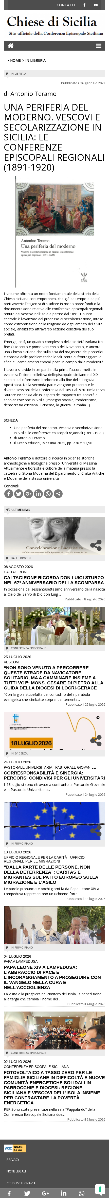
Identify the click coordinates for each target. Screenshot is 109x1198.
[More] (58, 493)
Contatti (66, 5)
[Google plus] (28, 493)
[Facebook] (8, 493)
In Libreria (35, 60)
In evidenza (19, 753)
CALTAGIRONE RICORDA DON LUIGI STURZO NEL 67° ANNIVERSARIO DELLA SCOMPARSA (54, 575)
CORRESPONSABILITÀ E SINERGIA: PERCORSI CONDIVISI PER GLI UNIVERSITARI (54, 770)
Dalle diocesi (21, 558)
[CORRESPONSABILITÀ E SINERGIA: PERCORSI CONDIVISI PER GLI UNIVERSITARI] (54, 736)
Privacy (13, 1159)
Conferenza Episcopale (28, 648)
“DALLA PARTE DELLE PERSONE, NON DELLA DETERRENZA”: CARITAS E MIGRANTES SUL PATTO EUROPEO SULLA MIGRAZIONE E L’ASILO (51, 867)
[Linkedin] (38, 493)
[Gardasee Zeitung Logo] (54, 26)
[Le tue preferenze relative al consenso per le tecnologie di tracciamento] (100, 1189)
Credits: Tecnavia (21, 1183)
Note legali (16, 1171)
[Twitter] (18, 493)
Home (15, 60)
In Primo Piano (22, 843)
